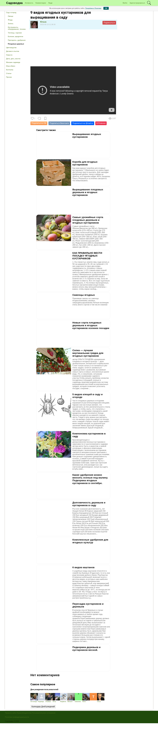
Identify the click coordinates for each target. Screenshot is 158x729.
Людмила (63, 701)
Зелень (10, 23)
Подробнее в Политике (93, 8)
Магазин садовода (13, 62)
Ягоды (10, 20)
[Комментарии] (39, 118)
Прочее (9, 77)
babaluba (78, 701)
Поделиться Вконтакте (59, 123)
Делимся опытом (12, 51)
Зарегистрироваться (137, 3)
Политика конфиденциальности (17, 717)
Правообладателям (24, 713)
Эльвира (48, 701)
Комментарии (41, 3)
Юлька (43, 22)
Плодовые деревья (16, 44)
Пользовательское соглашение (44, 713)
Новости (9, 55)
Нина (84, 701)
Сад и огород (11, 12)
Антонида (33, 701)
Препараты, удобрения (17, 40)
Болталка (9, 70)
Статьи (8, 73)
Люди (50, 3)
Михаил (70, 701)
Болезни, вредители (15, 36)
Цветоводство (11, 47)
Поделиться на (82, 123)
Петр (54, 701)
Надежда (41, 701)
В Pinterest (100, 123)
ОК (106, 8)
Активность (29, 3)
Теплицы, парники (15, 33)
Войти (125, 3)
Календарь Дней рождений (43, 707)
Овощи (10, 16)
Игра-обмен (10, 66)
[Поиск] (149, 3)
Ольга (99, 701)
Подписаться (109, 23)
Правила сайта (10, 713)
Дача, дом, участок (13, 59)
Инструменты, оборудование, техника (17, 28)
